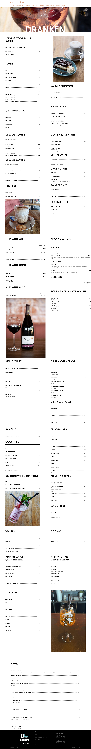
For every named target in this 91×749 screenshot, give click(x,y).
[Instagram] (24, 740)
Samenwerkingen (50, 5)
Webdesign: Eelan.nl (76, 747)
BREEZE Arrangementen (31, 5)
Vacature (58, 5)
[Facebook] (21, 740)
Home (12, 5)
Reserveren (41, 5)
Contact (64, 5)
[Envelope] (27, 740)
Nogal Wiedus (18, 2)
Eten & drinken (19, 5)
